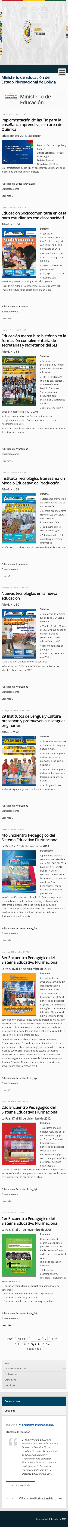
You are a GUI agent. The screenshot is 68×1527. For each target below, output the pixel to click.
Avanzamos (22, 306)
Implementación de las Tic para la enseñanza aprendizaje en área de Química (32, 124)
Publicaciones (11, 1374)
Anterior (22, 1338)
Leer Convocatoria (20, 1485)
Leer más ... (7, 195)
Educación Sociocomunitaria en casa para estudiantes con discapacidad (34, 215)
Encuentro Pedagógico (27, 928)
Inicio (10, 1338)
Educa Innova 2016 (25, 183)
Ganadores (10, 1385)
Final (48, 1344)
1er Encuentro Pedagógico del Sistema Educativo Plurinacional (30, 1221)
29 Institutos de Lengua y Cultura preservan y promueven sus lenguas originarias (33, 720)
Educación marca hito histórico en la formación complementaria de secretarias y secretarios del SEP (34, 340)
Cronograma (10, 1379)
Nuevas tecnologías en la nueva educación (29, 596)
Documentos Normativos (16, 1368)
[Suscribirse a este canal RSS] (64, 90)
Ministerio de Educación (47, 1519)
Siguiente (35, 1344)
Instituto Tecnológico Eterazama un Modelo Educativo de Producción (33, 480)
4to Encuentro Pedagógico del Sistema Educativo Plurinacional (30, 837)
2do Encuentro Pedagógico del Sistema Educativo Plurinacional (30, 1109)
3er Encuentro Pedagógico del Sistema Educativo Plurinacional (30, 960)
